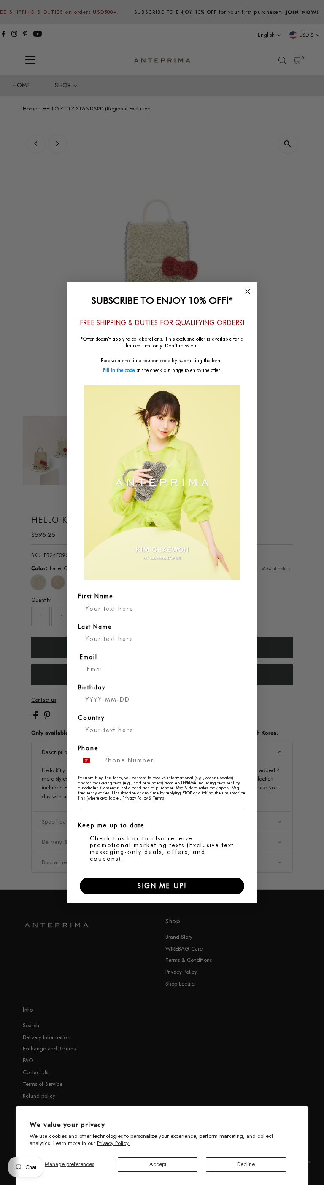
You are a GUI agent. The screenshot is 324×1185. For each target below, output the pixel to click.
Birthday (91, 687)
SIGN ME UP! (162, 886)
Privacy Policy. (113, 1143)
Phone (88, 748)
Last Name (95, 626)
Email (88, 657)
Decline (246, 1164)
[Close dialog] (248, 291)
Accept (157, 1164)
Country (91, 717)
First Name (95, 596)
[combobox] (89, 760)
